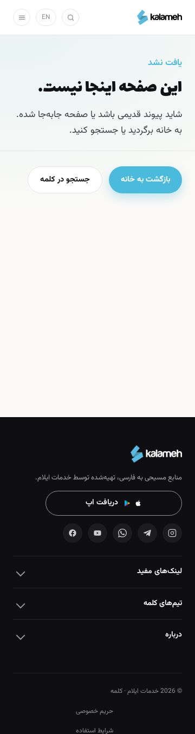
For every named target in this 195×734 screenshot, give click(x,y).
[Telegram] (147, 533)
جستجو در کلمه (65, 179)
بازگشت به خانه (145, 179)
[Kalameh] (159, 17)
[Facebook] (72, 533)
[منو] (21, 17)
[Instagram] (172, 533)
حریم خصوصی (94, 711)
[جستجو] (70, 17)
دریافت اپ (102, 503)
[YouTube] (97, 533)
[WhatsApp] (122, 533)
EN (46, 17)
